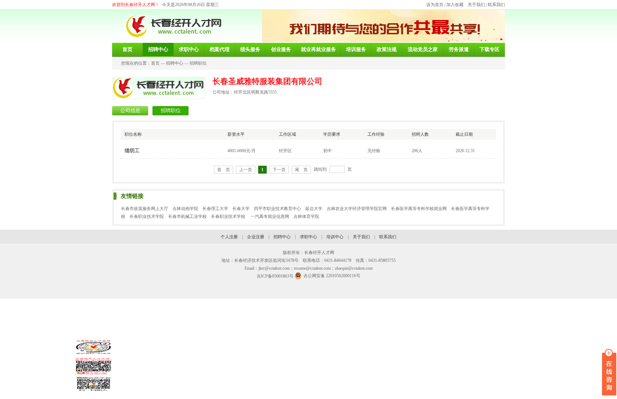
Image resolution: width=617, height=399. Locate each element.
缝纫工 (132, 150)
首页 (155, 63)
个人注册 (229, 236)
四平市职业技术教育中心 (277, 208)
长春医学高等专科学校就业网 (419, 208)
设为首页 (434, 4)
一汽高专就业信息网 (270, 216)
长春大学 (241, 208)
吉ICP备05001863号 (275, 276)
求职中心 (308, 236)
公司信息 (130, 110)
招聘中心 (174, 63)
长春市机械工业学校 (187, 216)
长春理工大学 (215, 208)
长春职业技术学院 (147, 216)
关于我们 (476, 4)
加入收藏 (454, 4)
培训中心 (334, 236)
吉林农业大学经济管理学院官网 (357, 208)
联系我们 (496, 4)
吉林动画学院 (185, 208)
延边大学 (313, 208)
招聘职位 (198, 63)
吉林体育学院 (306, 216)
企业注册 (255, 236)
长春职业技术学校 (228, 216)
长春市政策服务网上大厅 (144, 208)
